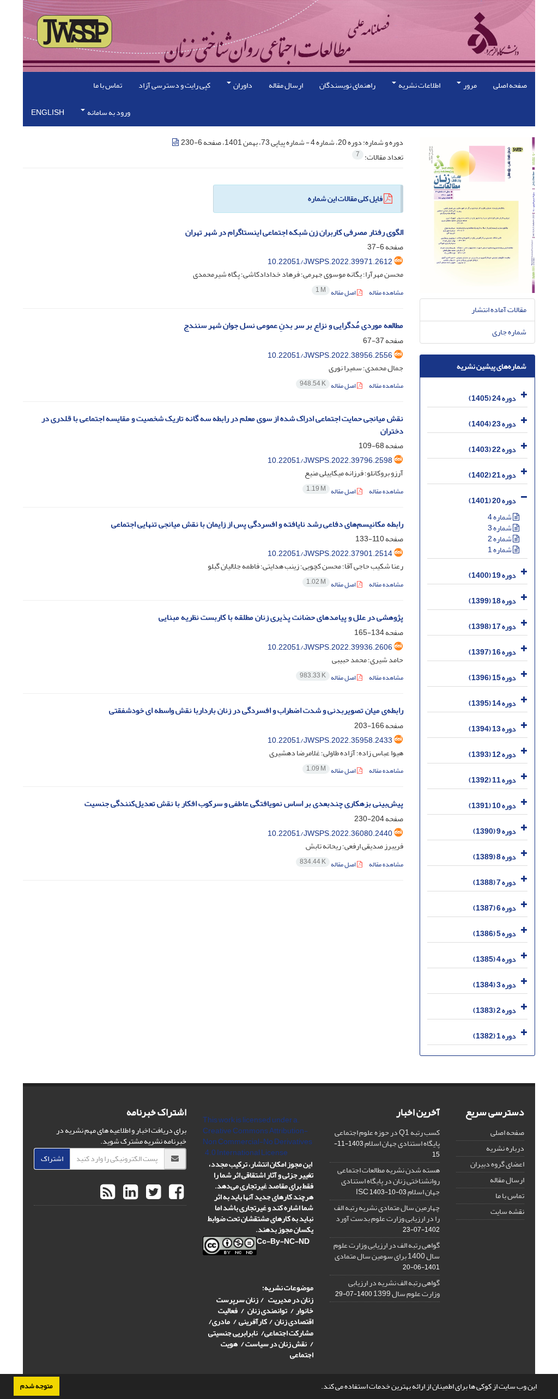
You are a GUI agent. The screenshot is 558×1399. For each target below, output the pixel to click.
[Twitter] (152, 1192)
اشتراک (52, 1158)
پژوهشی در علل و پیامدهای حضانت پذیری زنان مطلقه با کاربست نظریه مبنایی (281, 617)
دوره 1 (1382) (494, 1036)
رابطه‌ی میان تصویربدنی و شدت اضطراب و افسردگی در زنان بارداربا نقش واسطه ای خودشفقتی (256, 710)
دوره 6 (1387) (494, 908)
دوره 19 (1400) (492, 575)
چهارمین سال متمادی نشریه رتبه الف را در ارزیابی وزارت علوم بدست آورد (387, 1213)
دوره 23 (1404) (492, 424)
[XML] (176, 142)
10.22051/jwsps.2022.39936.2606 (330, 647)
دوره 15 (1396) (492, 677)
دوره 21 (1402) (492, 475)
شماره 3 (500, 528)
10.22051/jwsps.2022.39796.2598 (330, 460)
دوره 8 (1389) (494, 857)
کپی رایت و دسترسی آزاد (174, 85)
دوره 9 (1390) (494, 831)
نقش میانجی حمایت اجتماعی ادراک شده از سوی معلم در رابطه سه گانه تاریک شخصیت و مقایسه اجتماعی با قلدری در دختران (222, 425)
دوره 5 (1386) (494, 933)
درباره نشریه (505, 1148)
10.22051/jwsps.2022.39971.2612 (330, 261)
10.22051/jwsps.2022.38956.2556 (330, 355)
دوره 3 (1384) (494, 985)
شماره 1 (500, 549)
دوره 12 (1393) (492, 754)
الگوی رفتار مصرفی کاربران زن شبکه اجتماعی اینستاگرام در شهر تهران (294, 232)
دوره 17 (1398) (492, 626)
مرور (469, 85)
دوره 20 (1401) (492, 500)
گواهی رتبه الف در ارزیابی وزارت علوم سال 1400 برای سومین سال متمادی (386, 1250)
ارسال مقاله (286, 85)
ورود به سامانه (108, 112)
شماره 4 (500, 517)
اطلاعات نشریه (418, 85)
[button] (318, 1387)
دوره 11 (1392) (492, 780)
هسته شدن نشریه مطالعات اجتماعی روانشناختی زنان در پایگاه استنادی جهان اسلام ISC (388, 1181)
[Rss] (108, 1192)
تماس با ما (107, 85)
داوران (242, 85)
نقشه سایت (507, 1211)
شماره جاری (509, 332)
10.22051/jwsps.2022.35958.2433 (330, 740)
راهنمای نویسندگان (347, 85)
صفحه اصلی (510, 85)
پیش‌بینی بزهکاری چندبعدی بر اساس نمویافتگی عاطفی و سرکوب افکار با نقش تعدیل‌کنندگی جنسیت (243, 803)
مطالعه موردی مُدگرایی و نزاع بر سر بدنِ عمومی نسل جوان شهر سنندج (293, 325)
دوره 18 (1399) (492, 601)
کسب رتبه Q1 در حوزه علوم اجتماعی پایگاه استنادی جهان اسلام (387, 1138)
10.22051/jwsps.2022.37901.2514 (330, 553)
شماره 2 (500, 539)
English (47, 112)
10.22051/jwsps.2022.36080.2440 (330, 833)
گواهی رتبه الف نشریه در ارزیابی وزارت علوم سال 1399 (394, 1288)
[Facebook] (174, 1192)
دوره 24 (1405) (492, 398)
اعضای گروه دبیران (497, 1164)
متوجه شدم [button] (36, 1385)
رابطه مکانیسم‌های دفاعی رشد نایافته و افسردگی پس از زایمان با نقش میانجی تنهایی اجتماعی (257, 524)
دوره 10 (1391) (492, 805)
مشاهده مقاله (386, 292)
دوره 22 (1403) (492, 449)
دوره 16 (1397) (492, 652)
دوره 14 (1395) (492, 703)
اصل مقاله (336, 292)
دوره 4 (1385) (494, 959)
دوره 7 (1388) (494, 882)
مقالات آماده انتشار (498, 309)
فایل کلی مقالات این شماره (345, 198)
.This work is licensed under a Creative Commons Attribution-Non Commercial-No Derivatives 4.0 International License (257, 1136)
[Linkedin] (129, 1192)
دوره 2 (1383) (494, 1010)
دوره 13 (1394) (492, 729)
